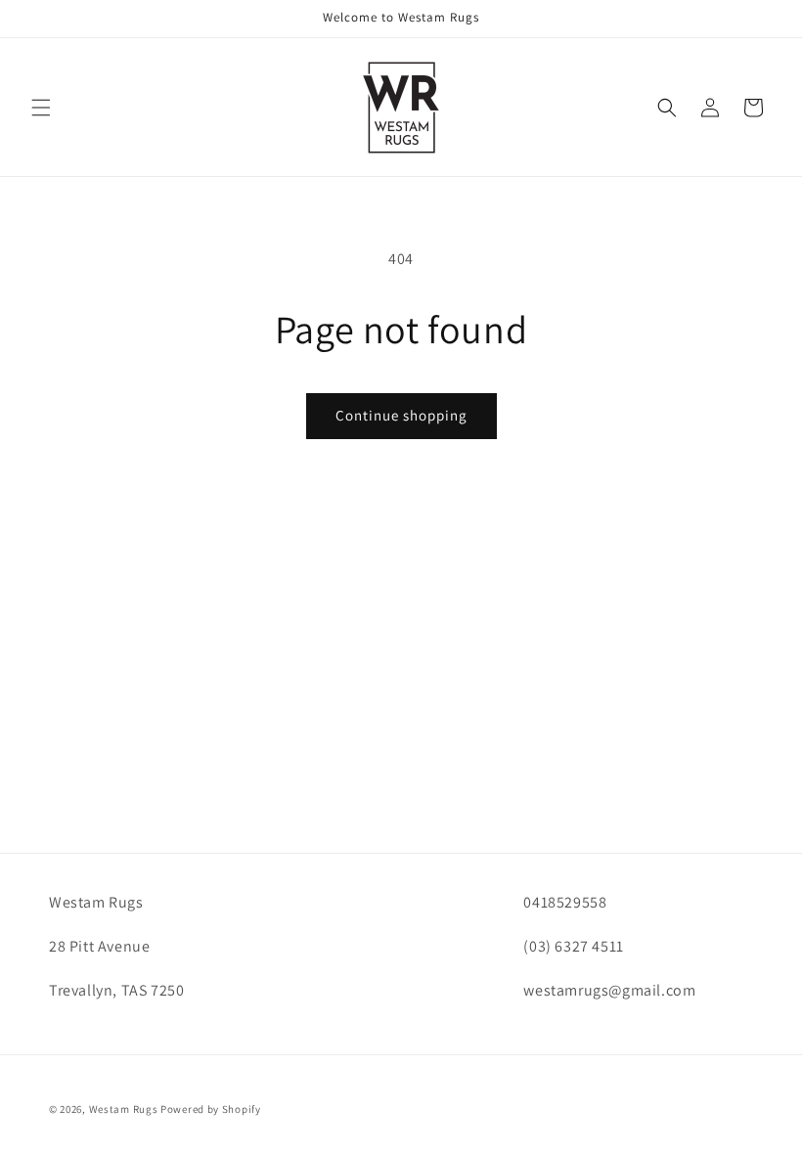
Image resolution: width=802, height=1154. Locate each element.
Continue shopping (401, 415)
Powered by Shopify (210, 1109)
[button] (41, 107)
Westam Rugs (123, 1109)
